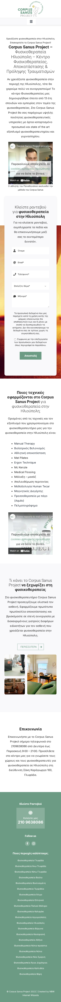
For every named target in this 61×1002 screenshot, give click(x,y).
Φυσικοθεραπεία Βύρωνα (30, 928)
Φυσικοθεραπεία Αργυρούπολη (30, 917)
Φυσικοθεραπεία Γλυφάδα (30, 860)
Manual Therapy (24, 443)
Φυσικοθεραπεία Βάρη (30, 974)
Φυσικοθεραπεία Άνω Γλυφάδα (30, 866)
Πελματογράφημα (25, 505)
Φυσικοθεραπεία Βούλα (30, 877)
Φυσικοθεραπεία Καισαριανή (30, 934)
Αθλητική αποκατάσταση (30, 453)
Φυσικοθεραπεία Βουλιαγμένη (31, 883)
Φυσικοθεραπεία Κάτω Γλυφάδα (30, 871)
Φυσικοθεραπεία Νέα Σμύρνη (30, 957)
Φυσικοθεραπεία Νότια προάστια (30, 945)
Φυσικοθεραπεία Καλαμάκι (30, 911)
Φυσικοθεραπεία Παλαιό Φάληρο (30, 906)
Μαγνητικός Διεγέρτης (28, 491)
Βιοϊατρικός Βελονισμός (29, 448)
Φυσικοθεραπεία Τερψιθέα (30, 889)
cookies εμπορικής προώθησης (30, 168)
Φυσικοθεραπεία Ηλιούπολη (30, 923)
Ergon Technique (25, 462)
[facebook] (27, 843)
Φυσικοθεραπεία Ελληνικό (30, 900)
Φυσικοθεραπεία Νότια (30, 951)
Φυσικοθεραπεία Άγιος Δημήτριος (30, 962)
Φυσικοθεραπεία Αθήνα (30, 940)
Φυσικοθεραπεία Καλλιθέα (30, 968)
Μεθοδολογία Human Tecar (32, 486)
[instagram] (33, 843)
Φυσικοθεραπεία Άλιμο (30, 894)
